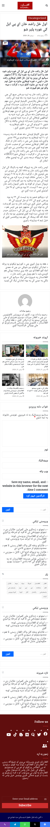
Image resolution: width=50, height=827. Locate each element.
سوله (22, 583)
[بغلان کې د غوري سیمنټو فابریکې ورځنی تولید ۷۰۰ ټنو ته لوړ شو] (37, 380)
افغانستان (37, 583)
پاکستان (34, 592)
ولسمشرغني (43, 592)
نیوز (20, 588)
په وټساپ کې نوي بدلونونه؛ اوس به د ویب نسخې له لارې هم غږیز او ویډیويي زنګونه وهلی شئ (13, 363)
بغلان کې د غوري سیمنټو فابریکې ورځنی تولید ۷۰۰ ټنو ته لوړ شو (37, 391)
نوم (46, 450)
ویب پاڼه (43, 471)
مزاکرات (38, 588)
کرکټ (45, 596)
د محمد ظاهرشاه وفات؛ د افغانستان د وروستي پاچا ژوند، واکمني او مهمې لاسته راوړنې (13, 391)
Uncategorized (37, 18)
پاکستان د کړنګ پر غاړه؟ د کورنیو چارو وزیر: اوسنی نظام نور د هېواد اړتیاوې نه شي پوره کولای (37, 363)
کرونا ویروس (12, 592)
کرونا (20, 592)
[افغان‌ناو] (25, 5)
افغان (45, 583)
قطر (45, 588)
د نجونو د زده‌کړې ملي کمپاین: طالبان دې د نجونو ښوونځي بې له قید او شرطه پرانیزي (24, 531)
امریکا (29, 583)
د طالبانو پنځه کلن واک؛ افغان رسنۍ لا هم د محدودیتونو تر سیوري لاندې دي (24, 547)
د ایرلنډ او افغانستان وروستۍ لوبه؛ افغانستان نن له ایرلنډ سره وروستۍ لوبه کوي (26, 539)
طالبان (9, 583)
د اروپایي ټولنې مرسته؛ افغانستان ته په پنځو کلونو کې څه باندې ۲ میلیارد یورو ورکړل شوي (26, 561)
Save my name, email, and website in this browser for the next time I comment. (25, 486)
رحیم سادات (40, 35)
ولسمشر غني (11, 588)
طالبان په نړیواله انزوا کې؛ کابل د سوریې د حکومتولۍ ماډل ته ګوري (24, 553)
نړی (32, 588)
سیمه (16, 583)
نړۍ (26, 588)
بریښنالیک (43, 460)
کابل (27, 592)
